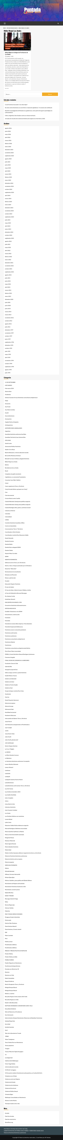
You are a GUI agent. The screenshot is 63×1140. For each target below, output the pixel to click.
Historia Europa (9, 706)
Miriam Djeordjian (10, 877)
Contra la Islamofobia (10, 526)
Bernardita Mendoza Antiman (13, 455)
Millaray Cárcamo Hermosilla (12, 874)
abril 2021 (7, 287)
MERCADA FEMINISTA (11, 865)
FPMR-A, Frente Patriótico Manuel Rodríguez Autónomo (19, 654)
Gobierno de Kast (9, 681)
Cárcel (6, 483)
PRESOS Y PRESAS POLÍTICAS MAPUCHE (16, 950)
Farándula (7, 617)
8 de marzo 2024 (9, 388)
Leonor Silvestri (9, 767)
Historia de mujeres (10, 703)
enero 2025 (8, 180)
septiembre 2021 (9, 272)
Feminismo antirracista (11, 633)
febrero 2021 (8, 293)
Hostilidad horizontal (10, 712)
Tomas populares (9, 1045)
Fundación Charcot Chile (11, 663)
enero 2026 (8, 146)
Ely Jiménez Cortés (10, 596)
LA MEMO (7, 752)
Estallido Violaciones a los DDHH (13, 611)
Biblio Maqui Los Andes (10, 44)
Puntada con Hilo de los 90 (12, 969)
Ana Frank (7, 406)
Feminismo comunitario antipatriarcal (15, 639)
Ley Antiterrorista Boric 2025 (12, 791)
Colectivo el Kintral (10, 510)
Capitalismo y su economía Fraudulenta (15, 477)
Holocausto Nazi (9, 709)
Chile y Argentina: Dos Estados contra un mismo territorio (20, 115)
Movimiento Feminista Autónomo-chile (15, 886)
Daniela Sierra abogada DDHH (13, 547)
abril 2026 (7, 137)
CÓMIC (7, 519)
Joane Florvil (8, 721)
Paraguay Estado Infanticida (12, 917)
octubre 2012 (8, 320)
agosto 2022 (8, 241)
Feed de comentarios (10, 1119)
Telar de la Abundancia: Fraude (13, 1033)
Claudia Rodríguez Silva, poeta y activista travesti (18, 507)
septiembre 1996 (9, 342)
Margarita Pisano (9, 837)
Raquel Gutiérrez (9, 981)
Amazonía (7, 403)
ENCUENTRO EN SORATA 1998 (13, 602)
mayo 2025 (8, 168)
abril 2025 (7, 171)
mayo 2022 (8, 247)
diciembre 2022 (9, 232)
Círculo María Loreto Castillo (12, 498)
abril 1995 (7, 357)
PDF (6, 932)
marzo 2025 (8, 174)
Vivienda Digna (9, 1094)
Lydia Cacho (8, 822)
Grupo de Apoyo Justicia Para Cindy (14, 691)
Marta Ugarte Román (10, 843)
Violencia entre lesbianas (11, 1085)
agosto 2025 (8, 158)
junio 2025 (8, 165)
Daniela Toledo (9, 550)
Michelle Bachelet (9, 871)
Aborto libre (8, 391)
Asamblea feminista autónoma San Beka (15, 434)
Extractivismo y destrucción (12, 614)
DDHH (6, 556)
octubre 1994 (8, 363)
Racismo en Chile (9, 975)
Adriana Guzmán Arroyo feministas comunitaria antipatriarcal (21, 397)
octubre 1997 (8, 336)
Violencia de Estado (10, 1082)
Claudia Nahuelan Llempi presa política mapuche (17, 501)
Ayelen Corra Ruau (10, 449)
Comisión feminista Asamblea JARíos (15, 523)
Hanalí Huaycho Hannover (12, 700)
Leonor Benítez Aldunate (11, 764)
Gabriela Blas (8, 666)
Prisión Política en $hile (11, 957)
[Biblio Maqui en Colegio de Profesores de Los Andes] (17, 41)
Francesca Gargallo (10, 657)
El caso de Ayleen (20, 44)
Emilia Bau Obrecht (10, 599)
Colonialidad (8, 516)
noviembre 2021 (9, 265)
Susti (6, 1030)
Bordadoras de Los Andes (11, 468)
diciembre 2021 (9, 262)
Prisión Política (9, 953)
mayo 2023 (8, 223)
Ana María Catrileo (10, 409)
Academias (8, 394)
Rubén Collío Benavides (11, 1002)
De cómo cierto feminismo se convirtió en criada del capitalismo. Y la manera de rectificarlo (28, 107)
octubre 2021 (8, 268)
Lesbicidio (7, 773)
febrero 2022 (8, 256)
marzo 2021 (8, 290)
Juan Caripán (8, 727)
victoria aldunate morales (11, 1067)
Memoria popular (9, 862)
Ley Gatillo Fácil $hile (10, 795)
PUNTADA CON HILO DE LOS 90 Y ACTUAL (16, 1128)
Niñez (6, 902)
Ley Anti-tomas (9, 788)
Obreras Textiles (9, 908)
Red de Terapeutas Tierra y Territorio (14, 984)
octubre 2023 (8, 213)
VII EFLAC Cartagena (10, 1070)
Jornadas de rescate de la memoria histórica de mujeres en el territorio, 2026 (25, 118)
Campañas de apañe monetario (13, 474)
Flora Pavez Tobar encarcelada (13, 651)
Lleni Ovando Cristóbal (11, 810)
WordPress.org (9, 1122)
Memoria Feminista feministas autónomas (16, 856)
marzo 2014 (8, 311)
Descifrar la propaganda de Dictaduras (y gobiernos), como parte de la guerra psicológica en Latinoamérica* (28, 111)
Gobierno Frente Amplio (11, 685)
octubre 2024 (8, 189)
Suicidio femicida (9, 1027)
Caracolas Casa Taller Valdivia (12, 480)
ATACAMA (8, 440)
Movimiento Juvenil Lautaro (12, 889)
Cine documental (9, 495)
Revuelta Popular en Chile (11, 999)
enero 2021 (8, 296)
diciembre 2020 (9, 299)
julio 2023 (7, 220)
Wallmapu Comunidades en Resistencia (15, 1097)
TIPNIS (7, 1036)
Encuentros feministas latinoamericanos (15, 605)
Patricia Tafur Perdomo (11, 923)
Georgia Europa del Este (11, 669)
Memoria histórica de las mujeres (13, 859)
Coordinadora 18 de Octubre (12, 532)
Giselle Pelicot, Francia (11, 675)
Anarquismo (8, 419)
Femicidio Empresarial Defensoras (14, 626)
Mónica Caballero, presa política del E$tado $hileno (18, 880)
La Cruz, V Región (9, 749)
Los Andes (8, 48)
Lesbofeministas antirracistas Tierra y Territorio (17, 785)
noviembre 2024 (9, 186)
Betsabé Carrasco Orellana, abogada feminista (17, 458)
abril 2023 (7, 226)
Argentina (7, 431)
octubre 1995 (8, 348)
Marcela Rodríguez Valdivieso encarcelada (16, 828)
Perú (6, 938)
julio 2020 (7, 302)
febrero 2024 (8, 201)
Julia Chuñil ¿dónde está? (11, 740)
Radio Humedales (9, 978)
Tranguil (7, 1048)
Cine (6, 492)
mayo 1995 (8, 354)
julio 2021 (7, 278)
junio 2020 (8, 305)
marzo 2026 (8, 140)
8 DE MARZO (8, 385)
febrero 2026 (8, 143)
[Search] (58, 23)
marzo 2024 (8, 198)
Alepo (6, 400)
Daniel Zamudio (9, 538)
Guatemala (8, 694)
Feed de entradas (9, 1116)
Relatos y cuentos (9, 993)
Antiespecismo (9, 425)
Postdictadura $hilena (11, 944)
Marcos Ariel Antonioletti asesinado (14, 834)
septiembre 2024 (9, 192)
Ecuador (7, 581)
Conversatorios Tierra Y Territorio (14, 529)
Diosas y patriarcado (10, 578)
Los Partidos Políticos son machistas (14, 816)
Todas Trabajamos (9, 1039)
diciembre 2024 (9, 183)
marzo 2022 (8, 253)
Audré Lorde (8, 443)
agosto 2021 (8, 275)
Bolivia (7, 464)
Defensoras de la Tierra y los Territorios (15, 562)
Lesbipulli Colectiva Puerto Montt (14, 779)
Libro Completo (9, 798)
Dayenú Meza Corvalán (11, 553)
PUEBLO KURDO (9, 960)
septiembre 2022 (9, 238)
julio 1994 (7, 372)
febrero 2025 (8, 177)
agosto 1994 (8, 369)
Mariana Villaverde (10, 840)
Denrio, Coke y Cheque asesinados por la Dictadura (18, 565)
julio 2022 (7, 244)
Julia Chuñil (8, 736)
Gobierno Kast (9, 688)
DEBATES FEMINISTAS (11, 559)
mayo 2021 (8, 284)
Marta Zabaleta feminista (11, 847)
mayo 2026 (8, 134)
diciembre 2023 (9, 207)
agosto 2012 (8, 324)
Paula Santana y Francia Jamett (13, 929)
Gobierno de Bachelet (10, 678)
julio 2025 (7, 162)
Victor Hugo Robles (10, 1064)
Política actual (8, 941)
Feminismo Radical (10, 642)
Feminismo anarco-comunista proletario (15, 630)
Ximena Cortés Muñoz (11, 1100)
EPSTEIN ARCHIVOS (10, 608)
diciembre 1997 (9, 330)
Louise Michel (8, 819)
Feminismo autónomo (11, 636)
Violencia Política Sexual (11, 1091)
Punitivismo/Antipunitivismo (12, 966)
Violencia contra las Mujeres (12, 1079)
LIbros (6, 801)
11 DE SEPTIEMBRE (10, 382)
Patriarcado (8, 920)
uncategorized (9, 1057)
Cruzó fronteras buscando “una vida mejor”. (16, 104)
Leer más (7, 88)
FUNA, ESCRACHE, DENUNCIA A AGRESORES (17, 660)
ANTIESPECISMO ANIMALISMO (13, 428)
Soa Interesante (9, 1015)
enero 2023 (8, 229)
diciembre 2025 (9, 149)
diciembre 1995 (9, 345)
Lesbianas (7, 770)
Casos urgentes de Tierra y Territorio (14, 486)
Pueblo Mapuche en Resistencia (13, 963)
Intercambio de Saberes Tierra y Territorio (14, 46)
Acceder (7, 1113)
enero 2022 (8, 259)
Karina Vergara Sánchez (11, 746)
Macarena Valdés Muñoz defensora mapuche (16, 825)
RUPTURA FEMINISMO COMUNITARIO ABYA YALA (18, 1005)
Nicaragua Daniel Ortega (11, 898)
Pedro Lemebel (9, 935)
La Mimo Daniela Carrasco (12, 755)
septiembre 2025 (9, 155)
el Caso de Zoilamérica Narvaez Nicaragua (16, 593)
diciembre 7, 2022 (9, 56)
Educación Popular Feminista (12, 584)
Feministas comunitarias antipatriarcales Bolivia (17, 648)
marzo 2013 (8, 314)
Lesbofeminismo (9, 782)
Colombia (7, 513)
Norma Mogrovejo (10, 905)
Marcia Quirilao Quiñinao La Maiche (14, 831)
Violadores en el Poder (11, 1076)
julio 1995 (7, 351)
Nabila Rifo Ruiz (9, 892)
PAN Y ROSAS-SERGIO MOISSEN (13, 914)
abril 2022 (7, 250)
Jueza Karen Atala (9, 733)
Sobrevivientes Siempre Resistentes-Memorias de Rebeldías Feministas (23, 1018)
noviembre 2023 (9, 210)
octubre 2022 (8, 235)
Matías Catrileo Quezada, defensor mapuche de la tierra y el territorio (23, 853)
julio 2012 (7, 327)
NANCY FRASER (9, 895)
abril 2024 (7, 195)
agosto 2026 (8, 128)
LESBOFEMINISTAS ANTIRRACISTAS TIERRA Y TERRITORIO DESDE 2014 (24, 1130)
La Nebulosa (8, 758)
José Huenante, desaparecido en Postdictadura (17, 724)
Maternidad (8, 850)
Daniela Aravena (9, 541)
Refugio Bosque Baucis (11, 987)
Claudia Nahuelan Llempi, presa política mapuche (17, 504)
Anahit (7, 413)
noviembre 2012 (9, 317)
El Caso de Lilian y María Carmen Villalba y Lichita (18, 590)
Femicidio (7, 620)
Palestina (7, 911)
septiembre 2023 (9, 217)
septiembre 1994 (9, 366)
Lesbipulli (7, 776)
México (7, 868)
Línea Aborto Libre (10, 804)
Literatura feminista (10, 807)
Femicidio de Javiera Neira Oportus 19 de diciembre (18, 623)
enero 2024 (8, 204)
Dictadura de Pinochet (11, 575)
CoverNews (39, 1137)
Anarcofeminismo (9, 416)
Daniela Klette (8, 544)
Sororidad (7, 1024)
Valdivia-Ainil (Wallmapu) (11, 1060)
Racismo (7, 972)
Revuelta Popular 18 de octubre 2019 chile (16, 996)
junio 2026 (8, 131)
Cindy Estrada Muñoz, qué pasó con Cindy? (16, 489)
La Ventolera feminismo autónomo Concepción (17, 761)
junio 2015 (8, 308)
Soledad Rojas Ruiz (10, 1021)
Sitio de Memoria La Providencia (13, 1012)
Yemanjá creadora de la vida (12, 1103)
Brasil (6, 471)
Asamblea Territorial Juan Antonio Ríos (15, 437)
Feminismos (8, 645)
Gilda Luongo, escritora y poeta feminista (15, 672)
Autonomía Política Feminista (13, 446)
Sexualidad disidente (10, 1008)
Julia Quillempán (9, 743)
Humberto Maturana (10, 715)
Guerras (7, 697)
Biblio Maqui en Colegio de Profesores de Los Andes (16, 53)
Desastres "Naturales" (11, 568)
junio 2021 (8, 281)
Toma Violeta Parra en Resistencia (14, 1042)
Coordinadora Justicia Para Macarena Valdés (16, 535)
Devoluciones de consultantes (13, 571)
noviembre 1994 (9, 360)
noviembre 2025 (9, 152)
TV (6, 1054)
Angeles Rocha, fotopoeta (11, 422)
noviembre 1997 (9, 333)
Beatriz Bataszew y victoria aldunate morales (17, 452)
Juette (6, 730)
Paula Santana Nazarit (11, 926)
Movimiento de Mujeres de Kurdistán (15, 883)
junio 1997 (8, 339)
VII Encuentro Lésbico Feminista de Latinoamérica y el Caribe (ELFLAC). (23, 1073)
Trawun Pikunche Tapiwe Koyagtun (14, 1051)
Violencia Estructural (10, 1088)
